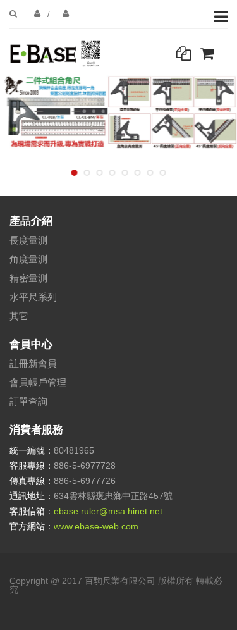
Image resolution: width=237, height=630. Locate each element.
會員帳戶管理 (37, 382)
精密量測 (28, 278)
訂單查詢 (28, 401)
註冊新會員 (33, 363)
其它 (18, 316)
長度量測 (28, 240)
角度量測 (28, 259)
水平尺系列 (33, 297)
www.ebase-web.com (96, 526)
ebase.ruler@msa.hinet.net (108, 511)
